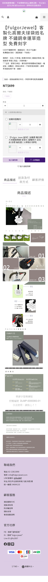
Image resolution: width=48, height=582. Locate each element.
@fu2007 (18, 478)
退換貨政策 (8, 505)
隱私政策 (7, 511)
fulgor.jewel (17, 535)
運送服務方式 (9, 501)
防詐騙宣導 (8, 508)
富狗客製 (16, 532)
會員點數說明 (9, 514)
